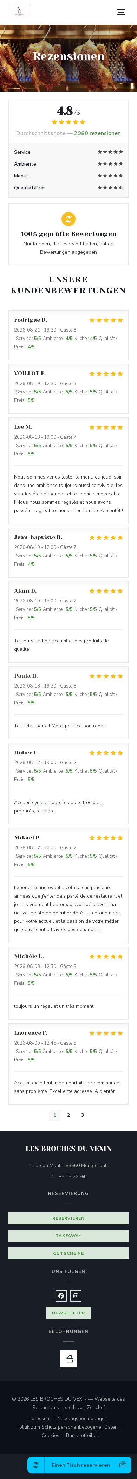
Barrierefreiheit (82, 1436)
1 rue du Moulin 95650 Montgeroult (79, 1165)
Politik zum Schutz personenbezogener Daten (70, 1427)
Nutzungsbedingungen (85, 1419)
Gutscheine (68, 1253)
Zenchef (96, 1407)
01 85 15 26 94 (68, 1176)
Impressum (42, 1419)
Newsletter (68, 1313)
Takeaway (69, 1236)
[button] (121, 12)
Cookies (53, 1436)
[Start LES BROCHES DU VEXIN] (19, 12)
